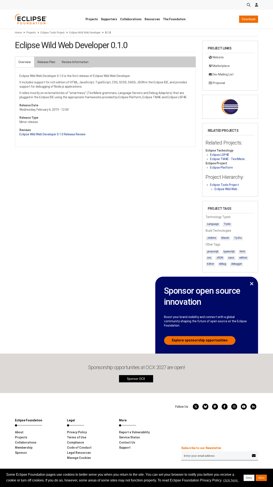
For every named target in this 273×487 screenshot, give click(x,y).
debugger (236, 263)
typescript (229, 251)
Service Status (129, 437)
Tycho (238, 237)
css (209, 257)
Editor (210, 263)
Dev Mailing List (223, 74)
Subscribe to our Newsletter (201, 448)
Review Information (75, 62)
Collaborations (131, 19)
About (19, 432)
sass (231, 257)
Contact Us (127, 442)
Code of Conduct (79, 447)
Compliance (75, 442)
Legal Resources (79, 452)
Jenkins (211, 237)
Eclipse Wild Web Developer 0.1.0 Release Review (52, 134)
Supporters (109, 19)
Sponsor (21, 452)
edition (243, 257)
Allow (261, 477)
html (242, 251)
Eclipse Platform (221, 167)
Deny (249, 477)
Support (125, 447)
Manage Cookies (79, 458)
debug (222, 263)
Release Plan (46, 62)
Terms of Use (76, 437)
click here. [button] (230, 480)
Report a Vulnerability (134, 432)
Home (18, 32)
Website (218, 57)
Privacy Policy (77, 432)
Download (248, 19)
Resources (152, 19)
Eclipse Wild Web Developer (84, 32)
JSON (219, 257)
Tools (227, 224)
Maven (225, 237)
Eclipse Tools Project (53, 32)
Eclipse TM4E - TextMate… (228, 159)
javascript (212, 251)
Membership (23, 447)
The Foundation (174, 19)
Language (213, 224)
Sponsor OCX (136, 378)
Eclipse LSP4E (219, 154)
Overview (24, 62)
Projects (92, 19)
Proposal (218, 83)
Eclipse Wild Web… (227, 189)
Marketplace (221, 66)
